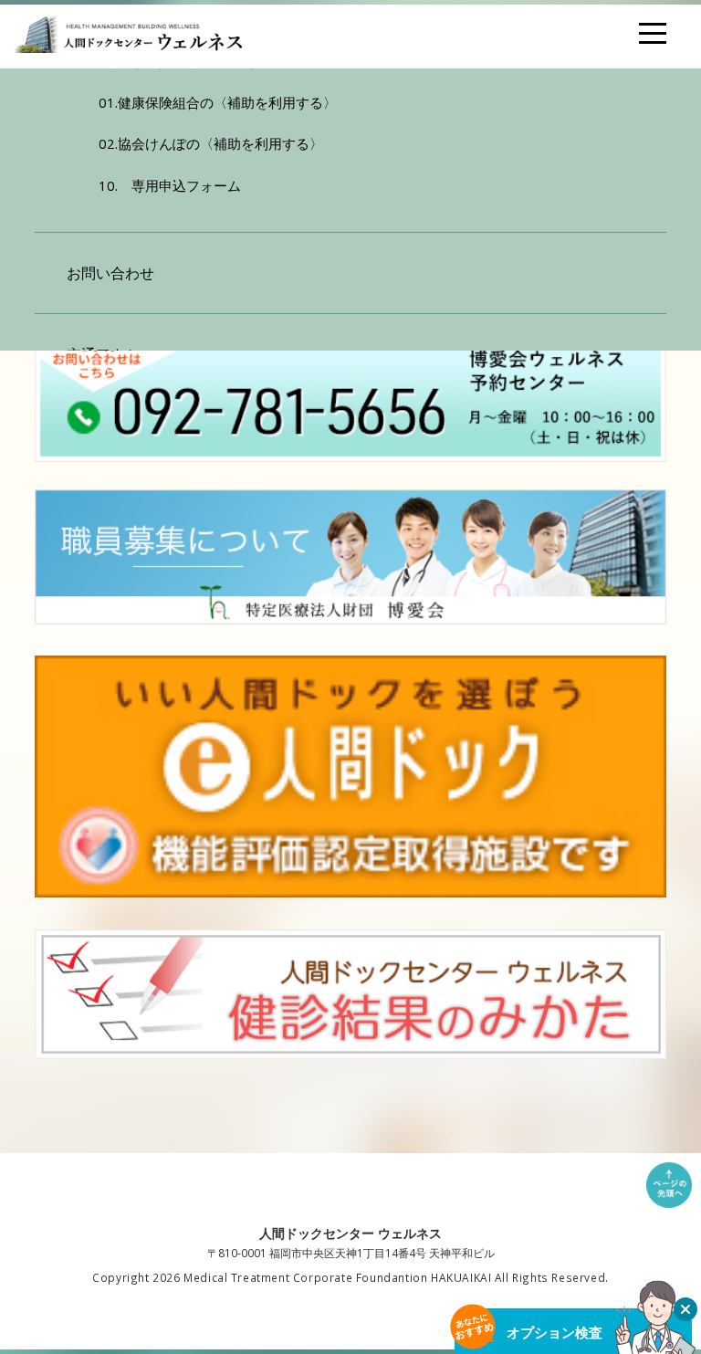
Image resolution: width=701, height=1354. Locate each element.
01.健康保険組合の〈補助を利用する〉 (218, 102)
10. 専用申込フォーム (170, 185)
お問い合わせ (110, 273)
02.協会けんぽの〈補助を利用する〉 (211, 143)
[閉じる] (685, 1309)
